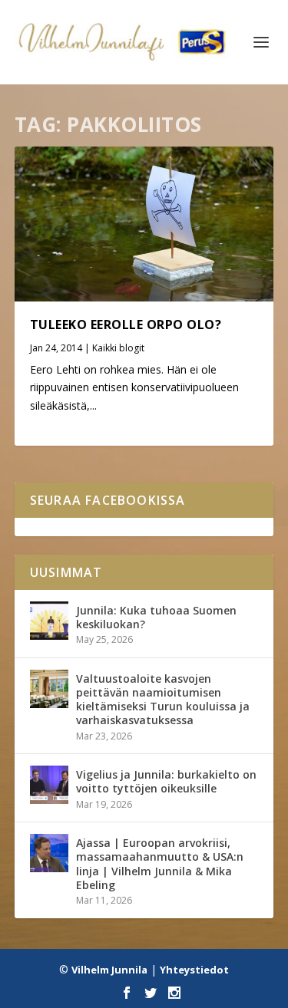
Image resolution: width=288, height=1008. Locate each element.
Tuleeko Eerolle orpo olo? (126, 324)
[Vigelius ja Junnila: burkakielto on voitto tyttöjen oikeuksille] (49, 785)
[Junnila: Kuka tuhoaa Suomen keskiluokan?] (49, 620)
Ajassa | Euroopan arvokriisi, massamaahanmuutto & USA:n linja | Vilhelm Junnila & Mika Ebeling (159, 863)
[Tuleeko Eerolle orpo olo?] (144, 224)
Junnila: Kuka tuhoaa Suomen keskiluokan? (156, 617)
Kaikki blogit (118, 347)
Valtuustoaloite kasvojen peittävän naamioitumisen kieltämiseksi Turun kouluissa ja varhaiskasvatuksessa (163, 699)
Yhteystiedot (194, 970)
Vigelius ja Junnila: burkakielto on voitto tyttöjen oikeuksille (166, 781)
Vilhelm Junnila (109, 970)
